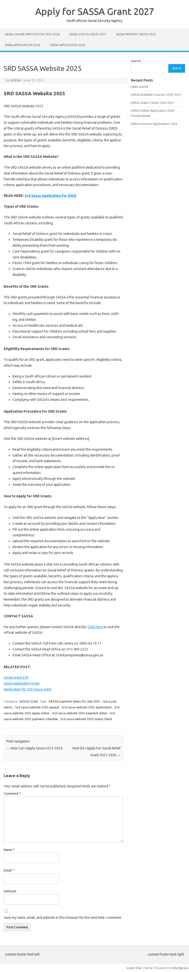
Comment (12, 794)
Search (136, 61)
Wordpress (181, 968)
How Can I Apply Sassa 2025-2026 (34, 748)
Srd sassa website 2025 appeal (37, 707)
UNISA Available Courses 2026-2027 (156, 94)
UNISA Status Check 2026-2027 (152, 102)
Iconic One (134, 968)
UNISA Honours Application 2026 (154, 123)
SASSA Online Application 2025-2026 (32, 34)
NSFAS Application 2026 (22, 45)
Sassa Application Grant (22, 683)
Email (9, 870)
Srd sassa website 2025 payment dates (79, 713)
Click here (95, 627)
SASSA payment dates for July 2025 (74, 701)
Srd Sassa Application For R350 (50, 196)
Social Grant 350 (16, 677)
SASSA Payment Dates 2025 (136, 34)
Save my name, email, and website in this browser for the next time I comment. (63, 917)
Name (9, 850)
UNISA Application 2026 (67, 45)
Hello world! (139, 86)
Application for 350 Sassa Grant (27, 689)
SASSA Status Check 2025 (87, 34)
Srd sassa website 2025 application (87, 707)
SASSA (15, 80)
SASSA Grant (28, 701)
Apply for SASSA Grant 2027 (94, 11)
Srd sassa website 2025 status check (86, 719)
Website (10, 891)
